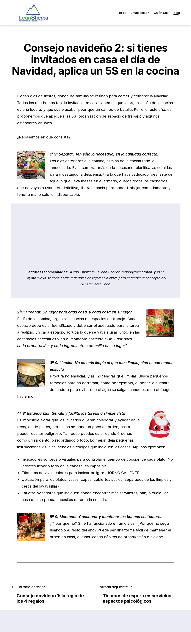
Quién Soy (161, 13)
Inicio (122, 13)
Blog (176, 13)
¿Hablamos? (140, 13)
